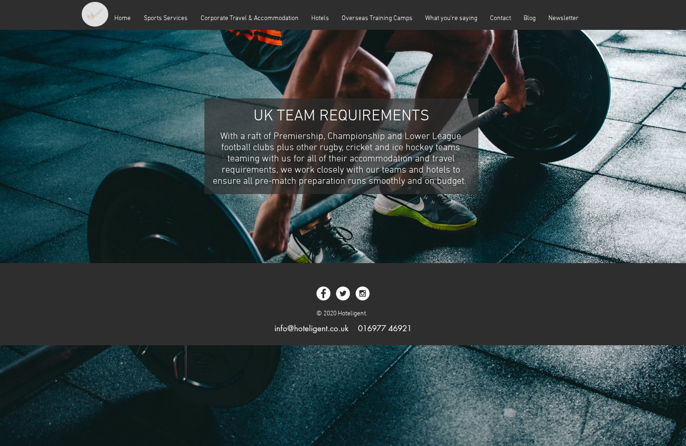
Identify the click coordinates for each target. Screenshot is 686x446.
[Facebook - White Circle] (323, 293)
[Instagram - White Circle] (363, 293)
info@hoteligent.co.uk (311, 328)
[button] (249, 18)
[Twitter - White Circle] (343, 293)
